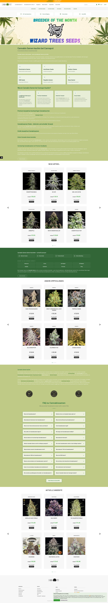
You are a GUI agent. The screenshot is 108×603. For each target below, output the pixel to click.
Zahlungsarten (21, 591)
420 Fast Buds (71, 373)
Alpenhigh (75, 589)
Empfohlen (51, 4)
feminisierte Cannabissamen (27, 381)
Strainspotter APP (39, 591)
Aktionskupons (39, 590)
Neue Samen (44, 4)
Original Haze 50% (50, 1)
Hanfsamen (33, 8)
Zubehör (75, 8)
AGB (37, 594)
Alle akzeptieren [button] (56, 600)
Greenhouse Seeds (28, 375)
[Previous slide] (8, 207)
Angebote (38, 4)
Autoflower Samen (66, 381)
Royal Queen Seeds (37, 375)
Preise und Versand (21, 590)
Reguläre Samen (67, 8)
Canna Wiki (57, 4)
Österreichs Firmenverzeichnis (78, 590)
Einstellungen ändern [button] (64, 600)
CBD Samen (59, 8)
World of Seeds (53, 375)
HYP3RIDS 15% (50, 0)
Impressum (20, 594)
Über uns (20, 588)
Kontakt (57, 592)
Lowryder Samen (41, 8)
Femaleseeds (20, 375)
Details (31, 201)
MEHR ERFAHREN (22, 275)
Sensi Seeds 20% (57, 1)
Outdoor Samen (51, 8)
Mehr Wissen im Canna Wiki (54, 480)
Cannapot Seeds (39, 115)
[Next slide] (100, 207)
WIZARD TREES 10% (57, 0)
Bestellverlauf (58, 589)
